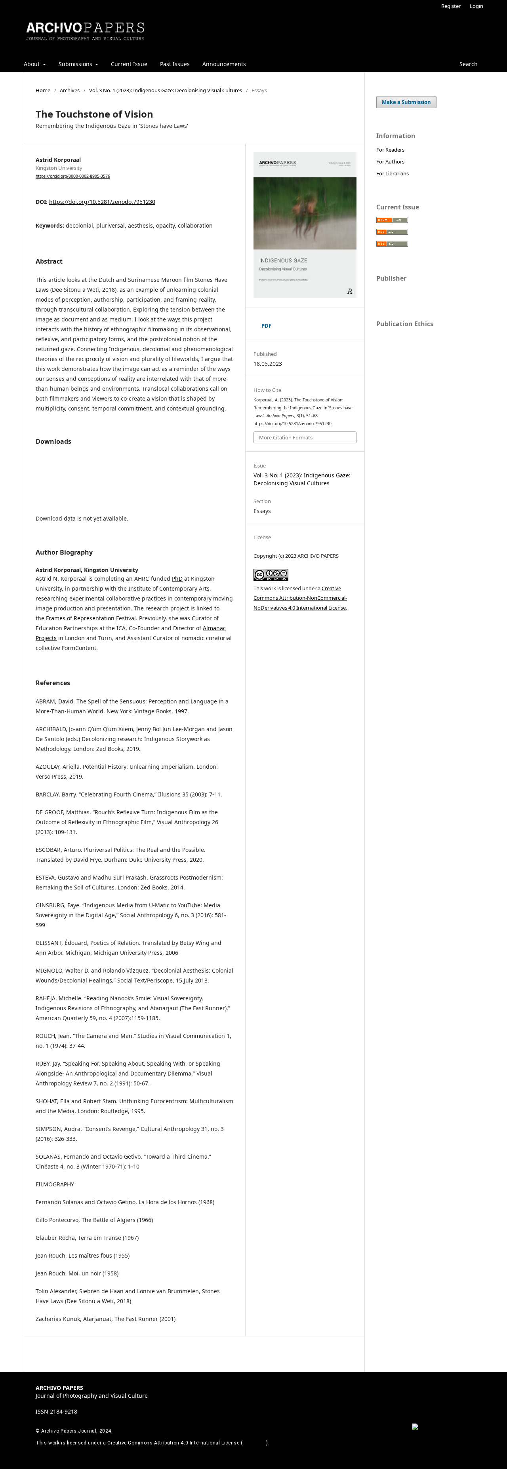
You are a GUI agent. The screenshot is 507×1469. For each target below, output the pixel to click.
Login (476, 6)
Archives (70, 90)
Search (468, 64)
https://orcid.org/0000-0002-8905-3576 (73, 176)
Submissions (76, 64)
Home (43, 90)
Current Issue (129, 64)
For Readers (390, 149)
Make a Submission (406, 102)
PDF (266, 325)
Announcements (224, 64)
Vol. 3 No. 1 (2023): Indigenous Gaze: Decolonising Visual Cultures (165, 90)
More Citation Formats (286, 437)
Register (451, 6)
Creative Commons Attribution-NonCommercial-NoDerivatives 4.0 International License (300, 598)
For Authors (390, 161)
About (32, 64)
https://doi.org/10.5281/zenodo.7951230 (102, 201)
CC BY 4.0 (254, 1443)
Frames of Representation (80, 618)
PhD (177, 578)
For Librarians (392, 173)
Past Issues (175, 64)
